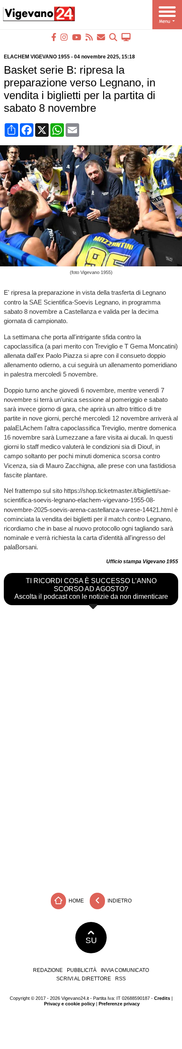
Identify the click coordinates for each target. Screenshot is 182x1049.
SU (91, 940)
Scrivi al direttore (83, 979)
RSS (120, 979)
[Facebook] (53, 37)
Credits (162, 998)
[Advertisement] (91, 825)
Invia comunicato (125, 970)
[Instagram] (64, 37)
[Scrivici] (101, 37)
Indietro (119, 901)
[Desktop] (126, 37)
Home (75, 901)
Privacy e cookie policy (69, 1003)
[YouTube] (76, 37)
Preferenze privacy (119, 1003)
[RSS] (89, 37)
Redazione (48, 970)
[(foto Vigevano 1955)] (93, 264)
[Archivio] (113, 37)
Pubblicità (82, 970)
